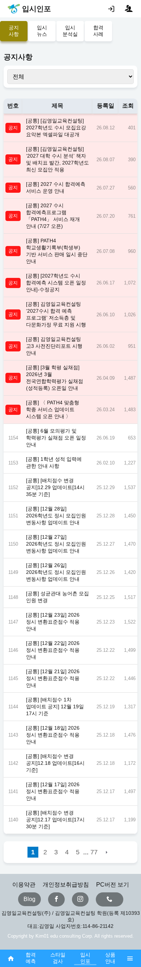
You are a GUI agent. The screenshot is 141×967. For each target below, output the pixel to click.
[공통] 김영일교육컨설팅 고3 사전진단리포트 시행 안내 (54, 346)
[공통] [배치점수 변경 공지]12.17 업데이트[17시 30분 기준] (55, 819)
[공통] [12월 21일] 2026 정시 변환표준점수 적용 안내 (53, 678)
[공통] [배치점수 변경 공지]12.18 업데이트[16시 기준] (55, 763)
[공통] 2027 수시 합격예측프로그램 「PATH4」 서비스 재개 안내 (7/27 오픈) (53, 216)
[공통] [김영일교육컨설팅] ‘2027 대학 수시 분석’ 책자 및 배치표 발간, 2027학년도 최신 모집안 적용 (57, 159)
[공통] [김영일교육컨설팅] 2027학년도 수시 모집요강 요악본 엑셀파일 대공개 (56, 127)
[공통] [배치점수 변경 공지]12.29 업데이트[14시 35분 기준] (55, 487)
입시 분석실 (70, 31)
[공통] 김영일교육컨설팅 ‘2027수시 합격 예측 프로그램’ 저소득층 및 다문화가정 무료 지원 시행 (56, 314)
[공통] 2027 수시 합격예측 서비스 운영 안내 (55, 187)
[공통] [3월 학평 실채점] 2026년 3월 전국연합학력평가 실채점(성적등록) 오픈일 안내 (54, 377)
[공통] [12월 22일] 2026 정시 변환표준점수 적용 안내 (53, 650)
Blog (29, 899)
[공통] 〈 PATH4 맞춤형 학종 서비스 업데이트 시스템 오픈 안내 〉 (52, 409)
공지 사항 (14, 31)
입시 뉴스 (42, 31)
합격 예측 (31, 958)
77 (94, 852)
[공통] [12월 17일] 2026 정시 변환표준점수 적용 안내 (53, 791)
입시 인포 (85, 958)
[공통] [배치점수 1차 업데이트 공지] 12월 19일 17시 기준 (55, 706)
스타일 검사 (57, 958)
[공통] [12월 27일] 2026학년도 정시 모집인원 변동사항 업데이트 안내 (56, 544)
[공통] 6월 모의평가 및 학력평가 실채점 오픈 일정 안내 (56, 437)
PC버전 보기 (112, 884)
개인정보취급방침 (66, 884)
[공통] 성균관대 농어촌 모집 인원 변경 (57, 597)
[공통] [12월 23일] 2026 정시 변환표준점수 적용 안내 (53, 622)
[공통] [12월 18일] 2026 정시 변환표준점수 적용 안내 (53, 735)
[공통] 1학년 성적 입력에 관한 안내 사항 (54, 462)
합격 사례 (98, 31)
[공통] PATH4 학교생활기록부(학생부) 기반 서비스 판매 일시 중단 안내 (56, 251)
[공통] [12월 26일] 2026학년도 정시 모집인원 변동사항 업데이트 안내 (56, 572)
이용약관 (23, 884)
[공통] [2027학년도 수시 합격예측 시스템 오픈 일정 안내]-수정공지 (56, 282)
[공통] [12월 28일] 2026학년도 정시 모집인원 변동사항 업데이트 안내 (56, 515)
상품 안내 (110, 958)
